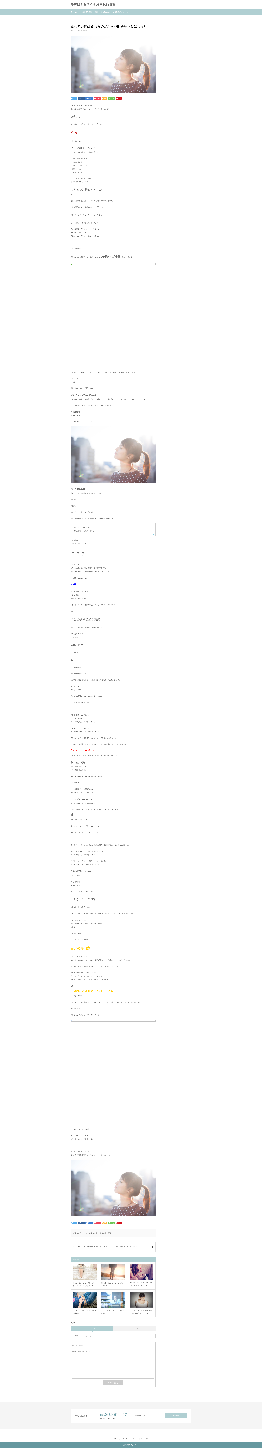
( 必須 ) (80, 1345)
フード (134, 1439)
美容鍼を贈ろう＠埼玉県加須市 (93, 4)
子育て (146, 1439)
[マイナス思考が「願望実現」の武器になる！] (113, 1300)
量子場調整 (84, 30)
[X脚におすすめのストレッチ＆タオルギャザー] (113, 1272)
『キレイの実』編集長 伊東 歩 (88, 1233)
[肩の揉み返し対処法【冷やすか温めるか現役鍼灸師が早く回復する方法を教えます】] (141, 1300)
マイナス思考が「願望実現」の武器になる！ (112, 1312)
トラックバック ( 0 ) (134, 1328)
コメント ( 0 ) (91, 1328)
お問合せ (176, 1415)
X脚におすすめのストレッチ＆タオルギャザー (112, 1284)
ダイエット (126, 1439)
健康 (79, 30)
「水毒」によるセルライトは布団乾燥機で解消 (84, 1312)
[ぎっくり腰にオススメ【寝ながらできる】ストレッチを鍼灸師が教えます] (85, 1272)
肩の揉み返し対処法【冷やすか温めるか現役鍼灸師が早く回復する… (141, 1312)
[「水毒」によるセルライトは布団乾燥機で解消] (85, 1300)
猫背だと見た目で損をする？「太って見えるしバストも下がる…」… (141, 1284)
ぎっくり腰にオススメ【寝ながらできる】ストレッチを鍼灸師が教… (84, 1284)
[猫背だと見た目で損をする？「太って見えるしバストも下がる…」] (141, 1272)
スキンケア (117, 1439)
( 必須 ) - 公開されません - (81, 1351)
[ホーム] (71, 12)
